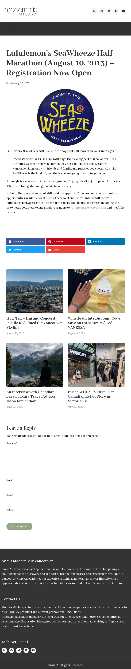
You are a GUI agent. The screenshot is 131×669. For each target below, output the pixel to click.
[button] (9, 28)
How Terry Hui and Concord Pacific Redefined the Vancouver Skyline (34, 323)
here (17, 186)
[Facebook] (101, 11)
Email (9, 495)
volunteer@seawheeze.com (88, 208)
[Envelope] (123, 11)
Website (10, 510)
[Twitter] (109, 11)
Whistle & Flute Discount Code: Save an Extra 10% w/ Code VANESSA (94, 323)
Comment (11, 443)
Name (9, 480)
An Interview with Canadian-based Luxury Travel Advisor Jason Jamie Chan (31, 397)
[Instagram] (94, 11)
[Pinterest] (116, 11)
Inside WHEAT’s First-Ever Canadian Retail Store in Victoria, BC (91, 397)
